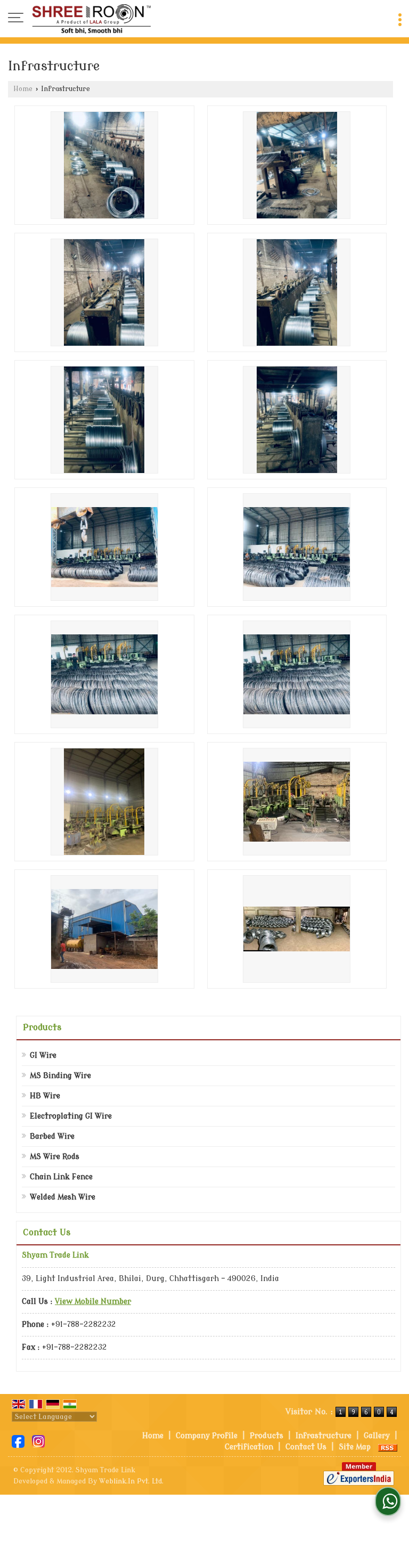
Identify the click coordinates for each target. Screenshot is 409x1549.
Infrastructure (323, 1436)
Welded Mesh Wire (62, 1197)
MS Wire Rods (54, 1157)
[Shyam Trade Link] (91, 19)
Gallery (377, 1436)
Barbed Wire (52, 1136)
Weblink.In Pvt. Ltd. (131, 1481)
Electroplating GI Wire (71, 1116)
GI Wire (43, 1055)
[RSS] (387, 1447)
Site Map (355, 1447)
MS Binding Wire (60, 1076)
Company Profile (207, 1436)
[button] (93, 1302)
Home (22, 89)
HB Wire (45, 1096)
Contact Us (305, 1447)
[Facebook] (18, 1441)
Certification (249, 1447)
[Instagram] (38, 1441)
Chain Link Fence (61, 1177)
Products (42, 1027)
